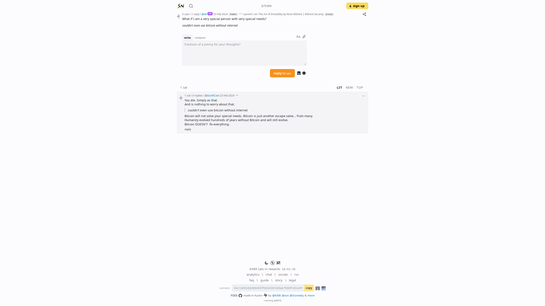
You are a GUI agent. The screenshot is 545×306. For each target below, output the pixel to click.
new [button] (349, 87)
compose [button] (200, 37)
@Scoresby (297, 295)
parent (248, 14)
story (279, 280)
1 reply (195, 14)
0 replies (197, 95)
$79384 (266, 6)
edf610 (277, 300)
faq (251, 280)
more (311, 295)
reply (282, 73)
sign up (358, 6)
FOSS (234, 295)
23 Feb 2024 (220, 14)
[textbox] (273, 22)
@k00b (276, 295)
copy (309, 288)
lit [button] (339, 87)
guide (264, 280)
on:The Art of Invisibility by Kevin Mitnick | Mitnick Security (289, 14)
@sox (285, 295)
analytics (253, 274)
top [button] (360, 87)
